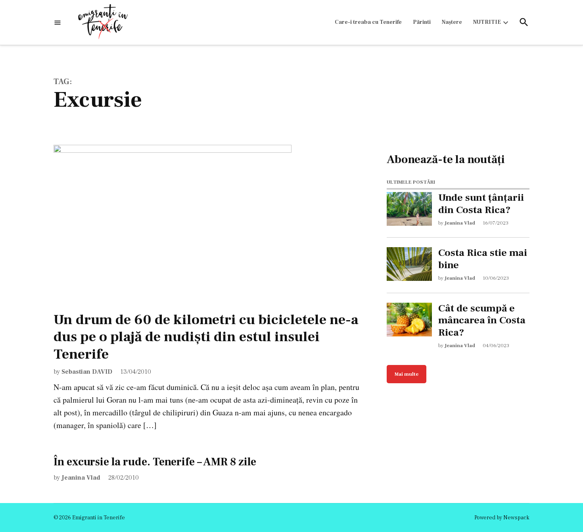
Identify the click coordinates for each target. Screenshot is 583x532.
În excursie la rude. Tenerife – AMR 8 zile (155, 462)
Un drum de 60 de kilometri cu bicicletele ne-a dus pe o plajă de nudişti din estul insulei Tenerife (206, 337)
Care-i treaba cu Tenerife (368, 22)
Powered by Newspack (501, 517)
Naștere (452, 22)
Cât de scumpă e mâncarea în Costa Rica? (481, 320)
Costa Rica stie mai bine (482, 259)
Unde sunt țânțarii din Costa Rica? (481, 204)
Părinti (422, 22)
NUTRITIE (487, 22)
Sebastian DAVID (86, 372)
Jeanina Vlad (80, 478)
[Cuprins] (57, 22)
